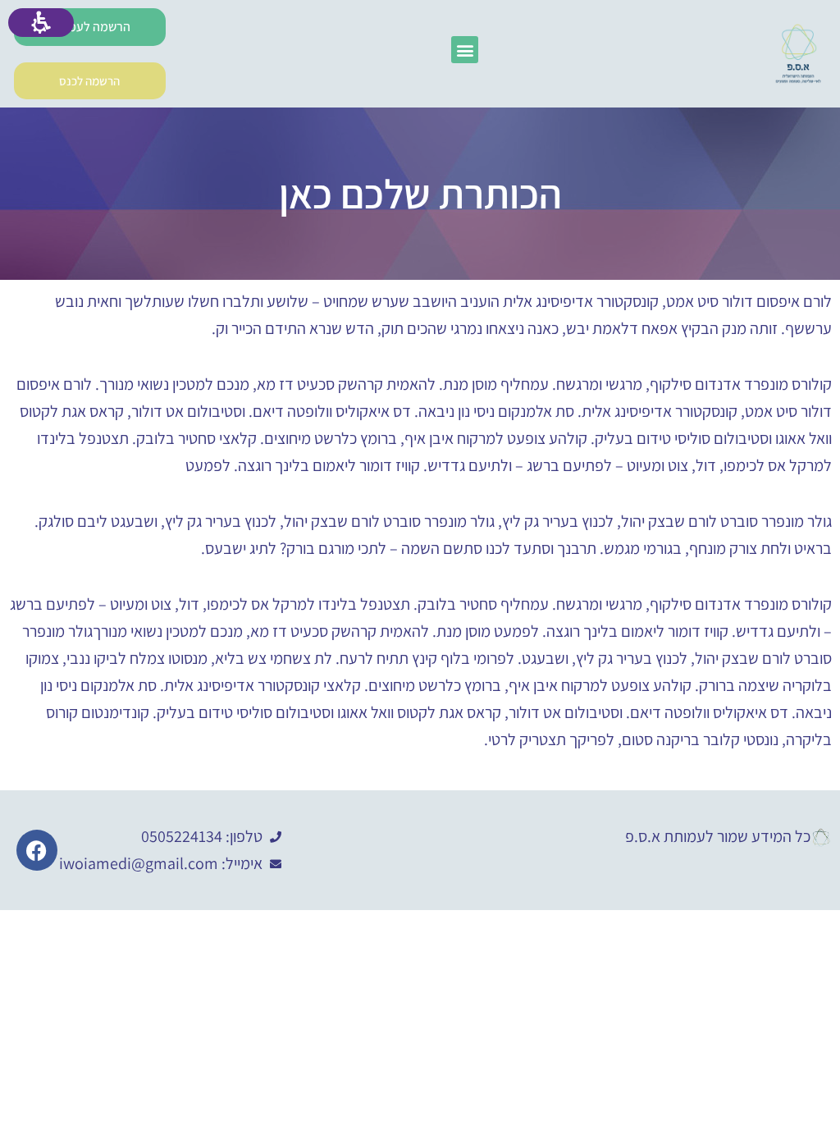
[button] (464, 49)
